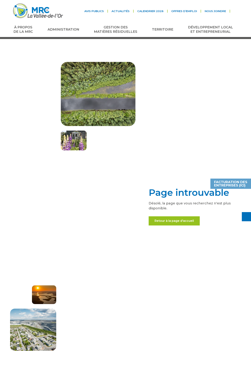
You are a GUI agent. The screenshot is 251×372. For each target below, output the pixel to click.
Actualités (121, 11)
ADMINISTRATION (63, 29)
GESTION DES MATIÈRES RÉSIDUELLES (115, 29)
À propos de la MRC (23, 29)
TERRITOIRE (162, 29)
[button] (233, 11)
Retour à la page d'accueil (174, 221)
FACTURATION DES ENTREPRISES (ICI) (230, 183)
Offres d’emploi (184, 11)
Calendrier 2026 (150, 11)
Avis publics (94, 11)
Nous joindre (215, 11)
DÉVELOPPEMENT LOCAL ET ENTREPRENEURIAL (210, 29)
